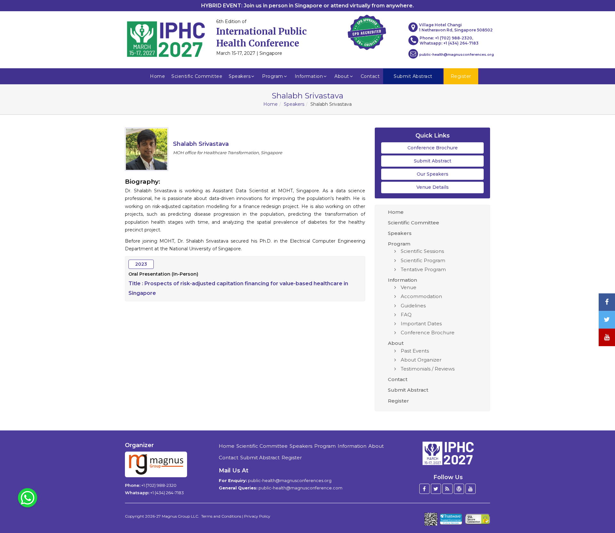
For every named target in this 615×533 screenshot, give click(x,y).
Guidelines (413, 306)
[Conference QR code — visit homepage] (430, 519)
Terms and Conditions (221, 516)
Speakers (239, 76)
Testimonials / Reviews (428, 369)
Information (309, 76)
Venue (408, 287)
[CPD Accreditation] (366, 30)
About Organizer (421, 360)
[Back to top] (600, 510)
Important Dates (421, 324)
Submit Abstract (432, 161)
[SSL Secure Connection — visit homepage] (477, 519)
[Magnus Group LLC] (156, 464)
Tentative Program (423, 269)
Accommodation (421, 296)
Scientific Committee (196, 76)
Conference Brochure (432, 148)
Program (272, 76)
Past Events (415, 351)
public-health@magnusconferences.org (456, 54)
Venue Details (432, 187)
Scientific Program (423, 260)
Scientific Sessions (422, 251)
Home (157, 76)
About (341, 76)
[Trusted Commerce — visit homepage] (451, 519)
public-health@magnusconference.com (300, 487)
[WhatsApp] (27, 497)
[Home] (448, 452)
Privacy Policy (257, 516)
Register (398, 401)
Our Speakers (432, 174)
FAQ (406, 315)
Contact (370, 76)
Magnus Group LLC (180, 516)
